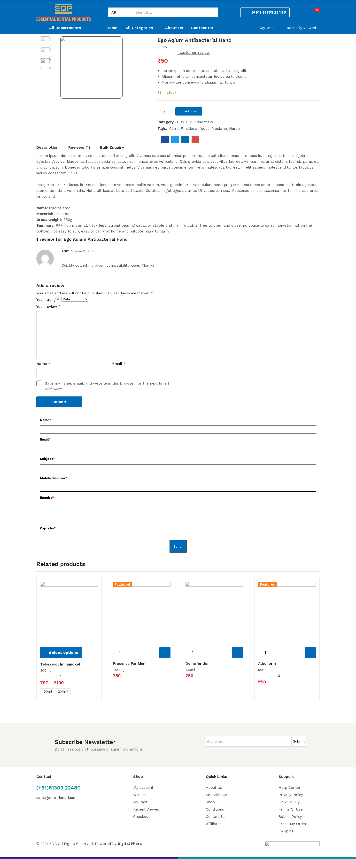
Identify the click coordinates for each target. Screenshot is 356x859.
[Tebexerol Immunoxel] (69, 610)
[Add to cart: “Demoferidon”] (237, 652)
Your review (48, 306)
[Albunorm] (287, 610)
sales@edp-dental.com (56, 798)
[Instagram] (48, 809)
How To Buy (289, 802)
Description (47, 147)
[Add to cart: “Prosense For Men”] (164, 652)
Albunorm (267, 663)
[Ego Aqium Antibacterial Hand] (165, 139)
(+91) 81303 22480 (269, 12)
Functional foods (195, 128)
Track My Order (293, 824)
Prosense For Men (129, 663)
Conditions (215, 809)
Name (43, 364)
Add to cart (191, 111)
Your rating (47, 299)
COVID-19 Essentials (195, 122)
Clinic (173, 128)
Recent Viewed (146, 809)
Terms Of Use (291, 809)
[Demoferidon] (214, 610)
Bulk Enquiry (112, 147)
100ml (47, 691)
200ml (63, 691)
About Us (174, 27)
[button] (314, 13)
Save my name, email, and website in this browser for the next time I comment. (107, 386)
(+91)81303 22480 (58, 788)
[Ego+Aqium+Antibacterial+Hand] (175, 139)
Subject (47, 459)
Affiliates (214, 824)
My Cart (140, 802)
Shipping (286, 831)
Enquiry (47, 497)
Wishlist (140, 795)
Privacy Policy (291, 795)
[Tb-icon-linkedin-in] (58, 809)
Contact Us (202, 27)
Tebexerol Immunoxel (60, 664)
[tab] (52, 148)
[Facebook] (38, 809)
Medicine (219, 128)
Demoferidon (197, 663)
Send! (178, 546)
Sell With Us (216, 795)
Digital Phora (130, 844)
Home (112, 27)
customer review (193, 52)
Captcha (48, 528)
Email (118, 364)
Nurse (234, 128)
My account (143, 787)
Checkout (141, 816)
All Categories (139, 27)
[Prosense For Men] (141, 610)
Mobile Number (53, 478)
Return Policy (290, 816)
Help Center (290, 787)
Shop (210, 802)
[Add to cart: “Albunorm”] (310, 652)
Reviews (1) (79, 147)
